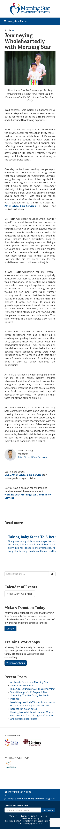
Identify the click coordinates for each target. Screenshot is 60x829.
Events (24, 816)
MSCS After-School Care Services (24, 474)
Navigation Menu (17, 21)
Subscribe (48, 810)
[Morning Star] (30, 9)
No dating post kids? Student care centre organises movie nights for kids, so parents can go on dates (32, 705)
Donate (44, 816)
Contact (34, 816)
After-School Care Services (32, 457)
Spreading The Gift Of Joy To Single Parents (29, 697)
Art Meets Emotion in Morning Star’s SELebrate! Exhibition (30, 684)
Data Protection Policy (30, 818)
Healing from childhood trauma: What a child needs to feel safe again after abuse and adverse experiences (32, 715)
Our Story (13, 816)
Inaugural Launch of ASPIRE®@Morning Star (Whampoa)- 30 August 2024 (32, 690)
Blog (13, 30)
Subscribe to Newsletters (16, 805)
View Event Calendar (19, 593)
